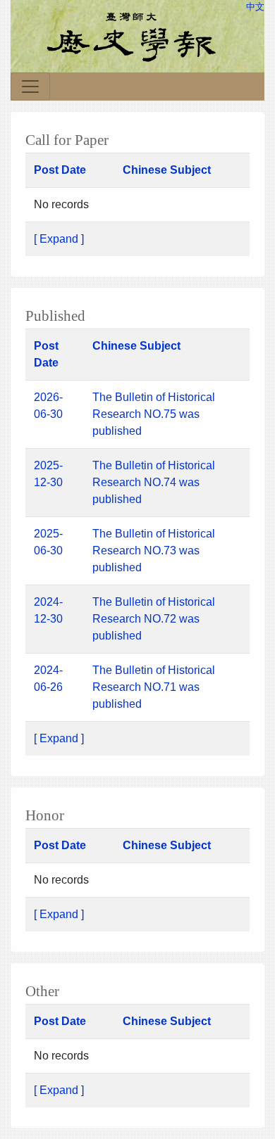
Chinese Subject (167, 170)
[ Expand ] (59, 239)
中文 (255, 6)
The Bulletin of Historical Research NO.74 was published (153, 482)
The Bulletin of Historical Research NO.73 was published (153, 550)
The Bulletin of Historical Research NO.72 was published (153, 619)
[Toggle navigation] (30, 86)
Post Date (60, 170)
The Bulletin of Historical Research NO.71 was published (153, 687)
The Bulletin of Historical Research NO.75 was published (153, 414)
